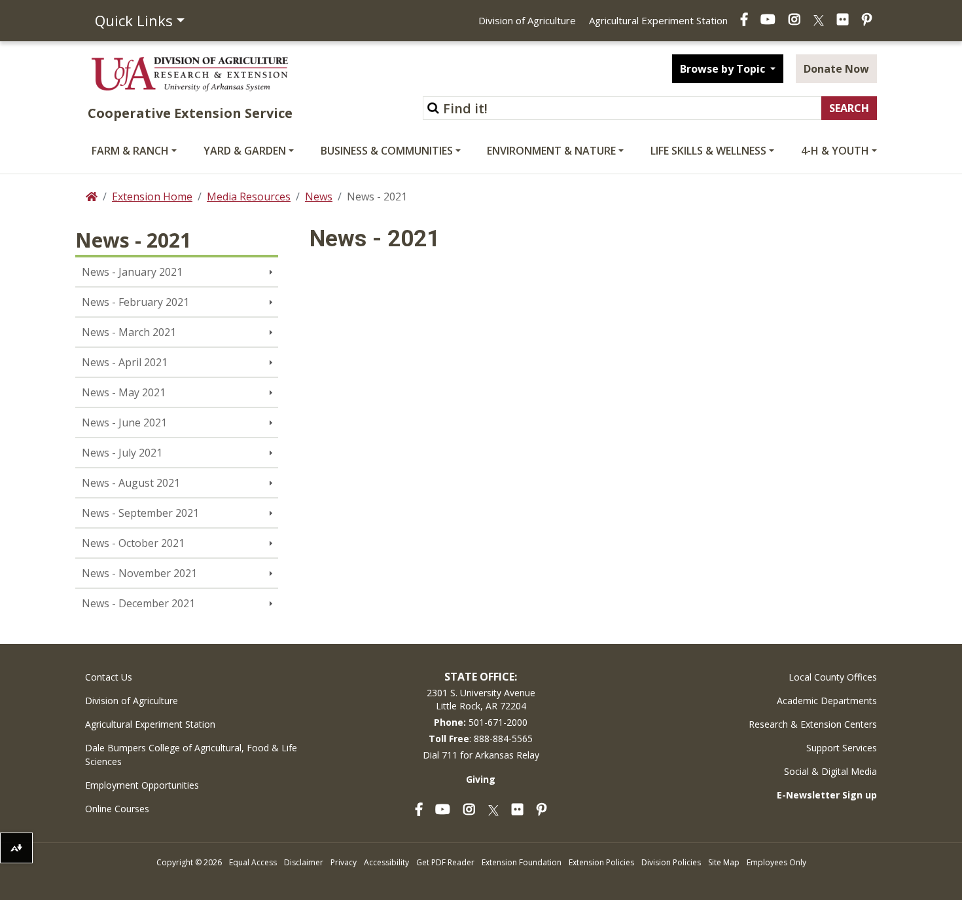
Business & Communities (387, 150)
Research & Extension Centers (813, 724)
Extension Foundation (521, 862)
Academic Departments (827, 700)
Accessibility (386, 862)
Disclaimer (303, 862)
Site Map (723, 862)
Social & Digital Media (830, 771)
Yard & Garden (245, 150)
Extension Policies (601, 862)
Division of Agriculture (527, 20)
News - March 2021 (129, 332)
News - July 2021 (122, 452)
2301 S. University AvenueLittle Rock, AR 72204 (481, 699)
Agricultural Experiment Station (658, 20)
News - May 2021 (124, 392)
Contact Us (108, 677)
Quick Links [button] (134, 20)
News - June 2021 (124, 422)
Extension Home (152, 196)
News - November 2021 (139, 573)
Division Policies (671, 862)
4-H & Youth (835, 150)
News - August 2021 (131, 483)
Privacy (343, 862)
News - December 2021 (138, 603)
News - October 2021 (133, 543)
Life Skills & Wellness (708, 150)
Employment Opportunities (142, 785)
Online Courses (117, 808)
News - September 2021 (140, 513)
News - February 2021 (135, 302)
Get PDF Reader (445, 862)
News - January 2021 (132, 272)
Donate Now (836, 69)
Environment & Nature (551, 150)
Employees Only (776, 862)
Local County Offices (833, 677)
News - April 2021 (125, 362)
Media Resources (249, 196)
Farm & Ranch (130, 150)
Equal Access (253, 862)
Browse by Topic (724, 69)
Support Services (841, 747)
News (318, 196)
